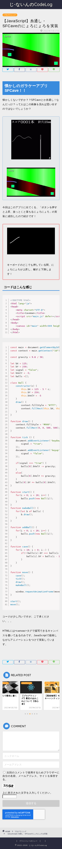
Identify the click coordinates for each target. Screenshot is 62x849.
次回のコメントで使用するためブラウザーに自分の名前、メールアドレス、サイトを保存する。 (31, 776)
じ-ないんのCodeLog (31, 4)
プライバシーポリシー (28, 841)
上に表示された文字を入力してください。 (27, 792)
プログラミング (10, 15)
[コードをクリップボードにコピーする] (55, 302)
